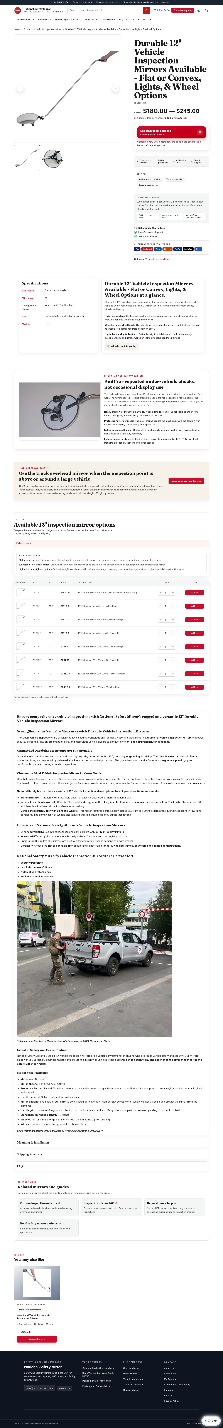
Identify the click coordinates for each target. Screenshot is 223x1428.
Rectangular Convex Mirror (96, 1386)
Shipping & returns (29, 1154)
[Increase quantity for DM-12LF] (172, 633)
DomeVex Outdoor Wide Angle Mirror (98, 1374)
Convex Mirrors (23, 19)
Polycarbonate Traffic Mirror (97, 1380)
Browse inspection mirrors (40, 1203)
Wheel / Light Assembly (124, 346)
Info (133, 19)
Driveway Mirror (90, 19)
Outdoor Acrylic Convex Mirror (98, 1368)
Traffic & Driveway (133, 1384)
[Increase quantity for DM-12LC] (172, 619)
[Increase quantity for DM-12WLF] (172, 687)
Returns (168, 1395)
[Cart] (206, 10)
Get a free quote (183, 10)
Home (17, 29)
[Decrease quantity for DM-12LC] (160, 619)
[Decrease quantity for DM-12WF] (160, 660)
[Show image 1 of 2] (27, 158)
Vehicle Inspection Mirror (66, 19)
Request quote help (161, 1203)
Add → (194, 592)
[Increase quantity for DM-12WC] (172, 646)
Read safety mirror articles (40, 1223)
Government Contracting (177, 1384)
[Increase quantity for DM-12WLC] (172, 673)
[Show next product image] (115, 88)
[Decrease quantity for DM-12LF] (160, 633)
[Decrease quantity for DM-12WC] (160, 646)
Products (28, 29)
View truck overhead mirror (186, 481)
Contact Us (170, 1373)
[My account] (199, 10)
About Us (169, 1368)
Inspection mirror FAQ (101, 1203)
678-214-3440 (162, 10)
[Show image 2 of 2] (54, 158)
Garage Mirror (108, 19)
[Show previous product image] (20, 88)
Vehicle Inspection (133, 1379)
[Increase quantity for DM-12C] (172, 592)
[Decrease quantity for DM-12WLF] (160, 687)
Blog (121, 19)
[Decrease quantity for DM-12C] (160, 592)
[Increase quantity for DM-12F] (172, 606)
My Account (170, 1379)
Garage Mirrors (131, 1390)
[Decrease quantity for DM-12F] (160, 606)
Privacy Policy (171, 1401)
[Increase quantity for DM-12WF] (172, 660)
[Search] (146, 10)
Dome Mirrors (44, 19)
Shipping (169, 1390)
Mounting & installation (33, 1142)
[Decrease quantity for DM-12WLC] (160, 673)
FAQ (145, 19)
